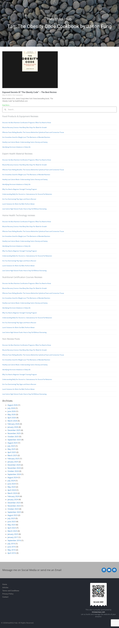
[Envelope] (109, 570)
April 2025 (12, 452)
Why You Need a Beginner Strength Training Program (19, 189)
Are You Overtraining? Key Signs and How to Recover (19, 199)
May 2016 (12, 550)
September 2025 (14, 439)
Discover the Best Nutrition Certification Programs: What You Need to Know (26, 123)
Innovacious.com (98, 612)
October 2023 (13, 509)
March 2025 (12, 455)
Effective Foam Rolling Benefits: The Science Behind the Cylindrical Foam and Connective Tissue (33, 132)
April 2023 (12, 528)
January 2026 (13, 427)
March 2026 (12, 421)
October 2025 (13, 436)
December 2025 (14, 430)
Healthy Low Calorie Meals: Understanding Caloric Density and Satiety (25, 142)
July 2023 (11, 518)
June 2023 (12, 521)
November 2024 (14, 468)
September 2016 (14, 540)
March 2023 (12, 531)
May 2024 (12, 487)
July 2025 (11, 446)
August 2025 (13, 443)
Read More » (6, 105)
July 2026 (11, 408)
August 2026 (13, 405)
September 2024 (14, 474)
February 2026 (13, 424)
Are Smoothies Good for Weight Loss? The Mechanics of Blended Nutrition (26, 137)
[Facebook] (114, 570)
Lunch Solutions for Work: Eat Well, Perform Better (18, 204)
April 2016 (12, 553)
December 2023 (14, 502)
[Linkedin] (104, 570)
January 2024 (13, 499)
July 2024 (11, 480)
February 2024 (13, 496)
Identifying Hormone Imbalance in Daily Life (16, 147)
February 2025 (13, 458)
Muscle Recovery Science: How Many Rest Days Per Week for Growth (24, 127)
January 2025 (13, 462)
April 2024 (12, 490)
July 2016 (11, 543)
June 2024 (12, 484)
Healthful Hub (59, 18)
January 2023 (13, 534)
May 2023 (12, 524)
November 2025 (14, 433)
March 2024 (12, 493)
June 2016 (12, 547)
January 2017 (13, 537)
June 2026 (12, 411)
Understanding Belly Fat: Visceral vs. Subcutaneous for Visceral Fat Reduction (27, 194)
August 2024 (13, 477)
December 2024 (14, 465)
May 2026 (12, 414)
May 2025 (12, 449)
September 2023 (14, 512)
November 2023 (14, 506)
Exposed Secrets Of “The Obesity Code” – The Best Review (29, 92)
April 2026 (12, 417)
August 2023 (13, 515)
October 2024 (13, 471)
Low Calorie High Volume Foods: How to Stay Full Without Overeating (24, 209)
